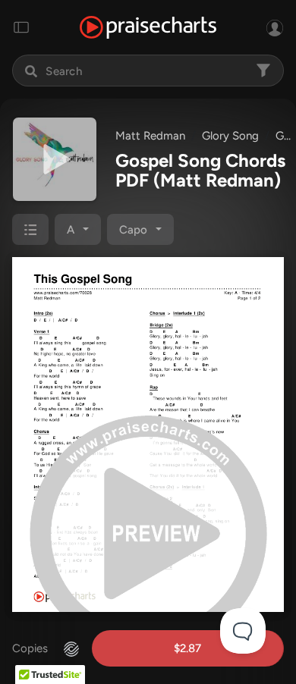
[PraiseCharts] (148, 27)
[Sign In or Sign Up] (275, 27)
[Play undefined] (54, 159)
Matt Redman (150, 136)
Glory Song (230, 136)
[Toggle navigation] (21, 27)
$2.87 (187, 648)
